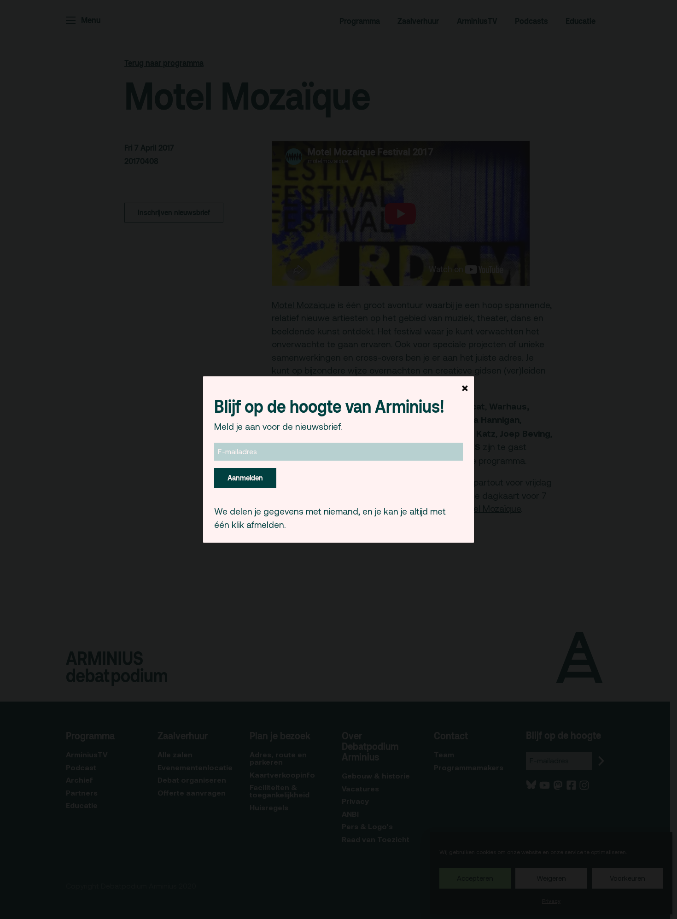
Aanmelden (245, 477)
